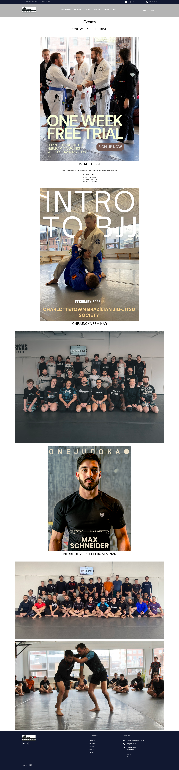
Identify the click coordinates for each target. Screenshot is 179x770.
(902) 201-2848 (153, 2)
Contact (97, 10)
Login (145, 10)
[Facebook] (23, 743)
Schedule (77, 10)
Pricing (106, 10)
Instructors (66, 10)
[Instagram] (27, 743)
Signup (152, 10)
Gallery (87, 10)
